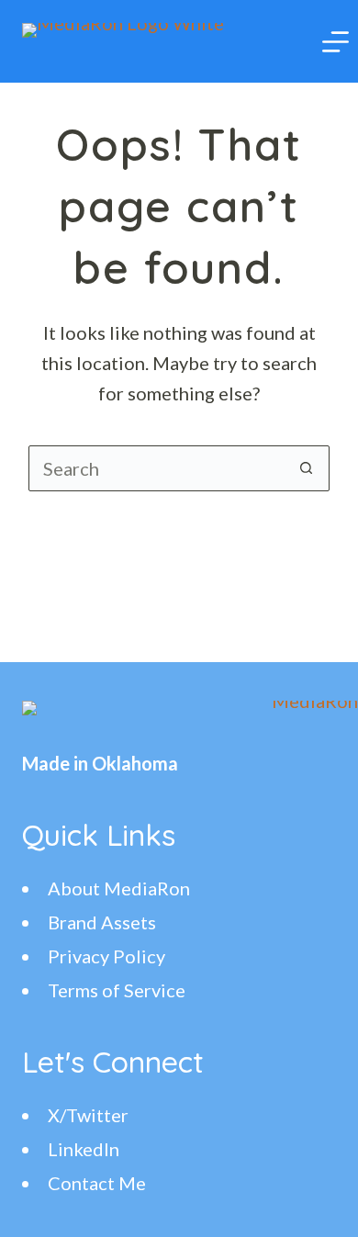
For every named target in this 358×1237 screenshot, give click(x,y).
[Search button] (307, 468)
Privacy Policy (106, 956)
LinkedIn (83, 1149)
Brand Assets (102, 922)
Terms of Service (116, 990)
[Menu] (335, 41)
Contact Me (97, 1183)
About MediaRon (119, 888)
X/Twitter (88, 1115)
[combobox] (157, 468)
